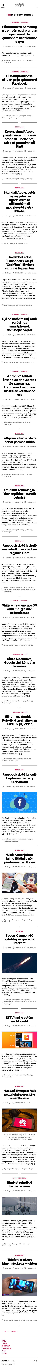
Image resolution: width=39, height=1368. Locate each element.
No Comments (31, 46)
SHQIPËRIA (6, 1346)
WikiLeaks (7, 922)
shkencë (26, 1002)
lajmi (10, 589)
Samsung (29, 60)
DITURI (4, 1353)
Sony (20, 1320)
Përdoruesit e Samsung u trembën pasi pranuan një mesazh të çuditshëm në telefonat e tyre (19, 34)
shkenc (14, 1002)
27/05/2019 (19, 786)
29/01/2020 (19, 335)
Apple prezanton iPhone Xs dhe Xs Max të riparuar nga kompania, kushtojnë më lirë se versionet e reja (19, 385)
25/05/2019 (19, 867)
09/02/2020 (19, 216)
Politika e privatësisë (8, 1364)
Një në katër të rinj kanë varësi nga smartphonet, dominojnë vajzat (19, 324)
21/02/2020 (19, 151)
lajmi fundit (16, 589)
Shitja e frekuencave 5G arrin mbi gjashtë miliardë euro (19, 609)
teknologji (7, 62)
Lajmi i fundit (25, 589)
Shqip (9, 46)
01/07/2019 (18, 446)
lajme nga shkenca (10, 758)
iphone (11, 243)
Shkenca (7, 761)
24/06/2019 (19, 502)
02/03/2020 (19, 46)
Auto (15, 1178)
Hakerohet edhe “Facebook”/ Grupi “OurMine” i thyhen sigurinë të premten (19, 262)
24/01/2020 (19, 399)
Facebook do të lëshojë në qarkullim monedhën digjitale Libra (19, 549)
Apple (6, 243)
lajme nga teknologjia (18, 60)
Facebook (15, 116)
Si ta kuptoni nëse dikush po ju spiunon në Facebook (19, 79)
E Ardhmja (15, 22)
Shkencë (24, 654)
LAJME (4, 1343)
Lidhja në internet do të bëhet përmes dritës (19, 440)
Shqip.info (10, 1361)
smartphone (22, 362)
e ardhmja (7, 60)
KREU (4, 1341)
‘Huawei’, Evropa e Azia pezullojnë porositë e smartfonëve (19, 1094)
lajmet (25, 587)
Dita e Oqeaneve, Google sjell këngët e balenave (19, 662)
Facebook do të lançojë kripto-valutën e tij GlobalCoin (19, 778)
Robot (20, 1244)
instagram (7, 1075)
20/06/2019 (19, 557)
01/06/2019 (19, 729)
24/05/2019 (19, 948)
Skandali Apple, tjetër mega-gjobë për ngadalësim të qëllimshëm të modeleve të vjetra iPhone (19, 201)
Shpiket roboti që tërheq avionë (19, 1184)
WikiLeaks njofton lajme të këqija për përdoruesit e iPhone (19, 858)
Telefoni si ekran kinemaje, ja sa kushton (19, 1261)
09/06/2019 (19, 671)
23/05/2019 (19, 1103)
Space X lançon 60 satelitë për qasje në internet (19, 939)
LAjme (6, 587)
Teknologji (24, 22)
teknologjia (14, 118)
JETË (4, 1351)
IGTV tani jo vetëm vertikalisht (19, 1019)
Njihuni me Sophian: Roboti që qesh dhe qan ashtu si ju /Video (19, 720)
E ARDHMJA (6, 1348)
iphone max (13, 422)
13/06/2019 (19, 617)
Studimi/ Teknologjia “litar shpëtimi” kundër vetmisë (19, 493)
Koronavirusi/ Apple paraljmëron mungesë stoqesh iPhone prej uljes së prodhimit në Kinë (19, 139)
